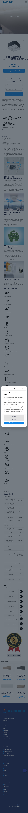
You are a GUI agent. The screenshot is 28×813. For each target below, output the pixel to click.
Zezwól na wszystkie (14, 422)
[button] (25, 770)
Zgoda (5, 388)
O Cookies (22, 388)
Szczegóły (13, 388)
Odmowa (14, 416)
